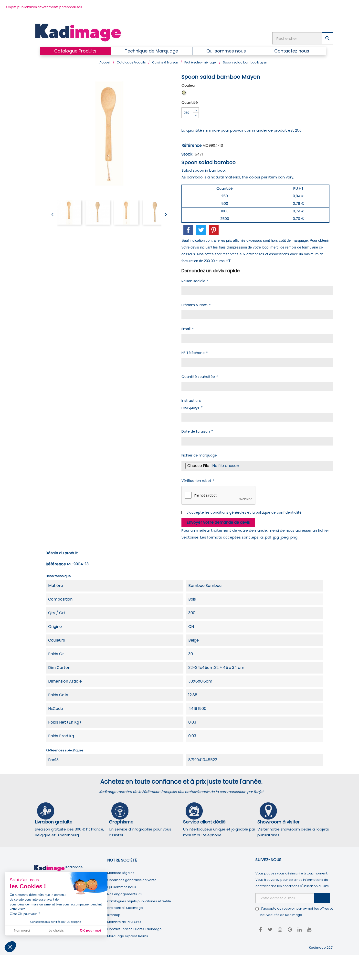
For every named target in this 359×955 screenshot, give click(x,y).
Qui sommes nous (121, 887)
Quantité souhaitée (199, 376)
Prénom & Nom (195, 304)
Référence (191, 145)
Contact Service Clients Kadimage (134, 929)
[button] (10, 947)
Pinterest (214, 230)
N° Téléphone (194, 352)
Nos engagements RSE (125, 894)
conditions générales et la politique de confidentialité (256, 512)
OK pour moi (90, 930)
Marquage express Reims (127, 936)
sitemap (113, 915)
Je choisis (56, 930)
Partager (188, 230)
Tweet (201, 230)
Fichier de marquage (199, 455)
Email (187, 328)
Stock (186, 154)
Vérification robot (197, 480)
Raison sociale (194, 281)
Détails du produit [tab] (62, 552)
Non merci (22, 930)
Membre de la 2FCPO (124, 922)
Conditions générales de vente (132, 880)
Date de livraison (196, 431)
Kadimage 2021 (321, 947)
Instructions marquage (191, 404)
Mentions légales (120, 873)
